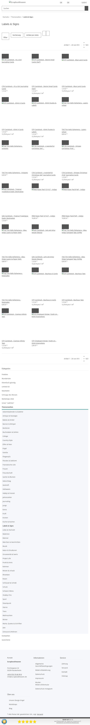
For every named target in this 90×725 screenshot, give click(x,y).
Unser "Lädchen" (8, 403)
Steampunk (7, 603)
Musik (5, 546)
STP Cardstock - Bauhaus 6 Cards (44, 300)
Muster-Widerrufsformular (42, 683)
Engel (5, 448)
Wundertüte (6, 378)
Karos (5, 509)
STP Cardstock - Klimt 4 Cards (12, 129)
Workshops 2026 (8, 399)
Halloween (6, 489)
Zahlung (65, 664)
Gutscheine (6, 640)
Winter (5, 619)
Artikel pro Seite (32, 35)
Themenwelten (7, 407)
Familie (5, 452)
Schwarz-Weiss (8, 591)
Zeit (4, 628)
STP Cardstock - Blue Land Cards (74, 86)
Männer (5, 538)
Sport (5, 599)
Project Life (7, 558)
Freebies (5, 374)
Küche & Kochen (9, 522)
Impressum (39, 678)
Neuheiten (6, 391)
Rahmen (6, 566)
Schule (5, 587)
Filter (5, 37)
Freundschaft (7, 473)
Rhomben (6, 575)
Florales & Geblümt (10, 461)
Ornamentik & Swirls (10, 554)
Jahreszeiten (7, 497)
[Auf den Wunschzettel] (7, 56)
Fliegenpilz (7, 457)
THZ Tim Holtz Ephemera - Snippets (15, 173)
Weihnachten (7, 615)
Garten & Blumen (9, 477)
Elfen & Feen (7, 444)
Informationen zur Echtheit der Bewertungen (67, 722)
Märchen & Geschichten (11, 542)
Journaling (6, 501)
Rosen (5, 579)
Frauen (5, 469)
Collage (5, 436)
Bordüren (6, 428)
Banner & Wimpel (9, 424)
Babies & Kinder (8, 420)
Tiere (4, 611)
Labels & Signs (8, 526)
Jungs (5, 505)
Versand (65, 668)
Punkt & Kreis (8, 562)
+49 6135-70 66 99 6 (14, 674)
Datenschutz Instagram (43, 689)
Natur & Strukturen (10, 550)
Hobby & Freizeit (9, 493)
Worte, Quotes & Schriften (12, 624)
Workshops (13, 704)
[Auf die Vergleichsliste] (3, 56)
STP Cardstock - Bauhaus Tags (73, 300)
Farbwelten (6, 636)
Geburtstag (7, 481)
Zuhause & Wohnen (10, 632)
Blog (10, 708)
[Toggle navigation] (4, 2)
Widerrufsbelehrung (42, 670)
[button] (74, 2)
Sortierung (17, 35)
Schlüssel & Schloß (9, 583)
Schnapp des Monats (9, 395)
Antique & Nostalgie (10, 416)
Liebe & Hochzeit (9, 530)
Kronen (5, 518)
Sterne (5, 607)
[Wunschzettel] (77, 2)
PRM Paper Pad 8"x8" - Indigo (72, 216)
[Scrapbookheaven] (17, 2)
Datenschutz (40, 674)
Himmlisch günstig (8, 383)
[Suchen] (86, 8)
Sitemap (65, 676)
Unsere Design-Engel (16, 700)
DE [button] (61, 2)
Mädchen (6, 534)
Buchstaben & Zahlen (10, 432)
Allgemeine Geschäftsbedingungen (43, 665)
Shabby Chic (7, 595)
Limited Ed (6, 387)
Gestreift (6, 485)
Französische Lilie (9, 465)
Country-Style (8, 440)
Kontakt (64, 672)
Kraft (4, 514)
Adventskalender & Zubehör (13, 412)
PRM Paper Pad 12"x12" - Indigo (43, 216)
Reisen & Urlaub (9, 571)
